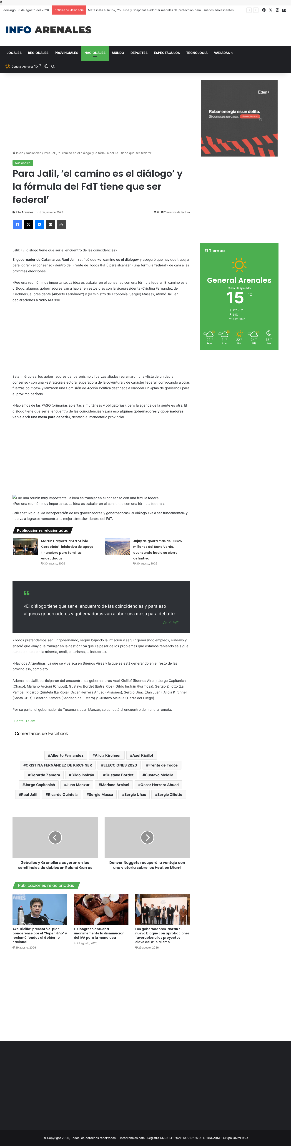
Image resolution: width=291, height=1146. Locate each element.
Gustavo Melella (159, 775)
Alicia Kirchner (108, 755)
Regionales (38, 53)
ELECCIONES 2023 (120, 765)
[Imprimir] (61, 224)
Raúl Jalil (29, 794)
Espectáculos (167, 53)
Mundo (118, 53)
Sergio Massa (101, 794)
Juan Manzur (78, 784)
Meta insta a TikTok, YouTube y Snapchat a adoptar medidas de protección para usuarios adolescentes (161, 10)
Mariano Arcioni (115, 784)
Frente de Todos (163, 765)
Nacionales (95, 53)
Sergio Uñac (135, 794)
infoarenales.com (132, 1138)
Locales (14, 53)
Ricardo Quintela (63, 794)
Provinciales (66, 53)
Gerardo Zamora (45, 775)
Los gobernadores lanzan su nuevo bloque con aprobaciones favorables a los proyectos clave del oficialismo (162, 935)
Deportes (139, 53)
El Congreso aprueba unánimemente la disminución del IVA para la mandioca (99, 933)
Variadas (222, 53)
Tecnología (197, 53)
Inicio (19, 153)
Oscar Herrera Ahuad (159, 784)
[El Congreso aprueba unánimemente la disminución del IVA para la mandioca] (101, 909)
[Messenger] (39, 224)
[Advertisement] (194, 30)
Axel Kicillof (142, 755)
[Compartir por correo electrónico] (50, 224)
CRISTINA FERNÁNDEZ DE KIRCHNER (59, 765)
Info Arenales (24, 212)
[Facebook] (17, 224)
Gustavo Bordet (119, 775)
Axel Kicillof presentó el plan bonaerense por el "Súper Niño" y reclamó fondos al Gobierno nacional (40, 935)
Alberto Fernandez (66, 755)
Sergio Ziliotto (169, 794)
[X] (28, 224)
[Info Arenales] (48, 30)
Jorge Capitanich (40, 784)
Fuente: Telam (24, 721)
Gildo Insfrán (82, 775)
